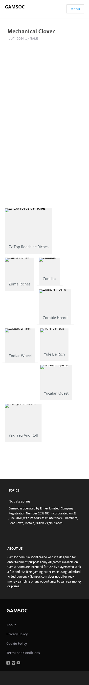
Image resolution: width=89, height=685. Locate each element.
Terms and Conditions (23, 653)
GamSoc (14, 7)
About (11, 625)
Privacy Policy (17, 634)
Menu (75, 8)
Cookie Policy (16, 643)
